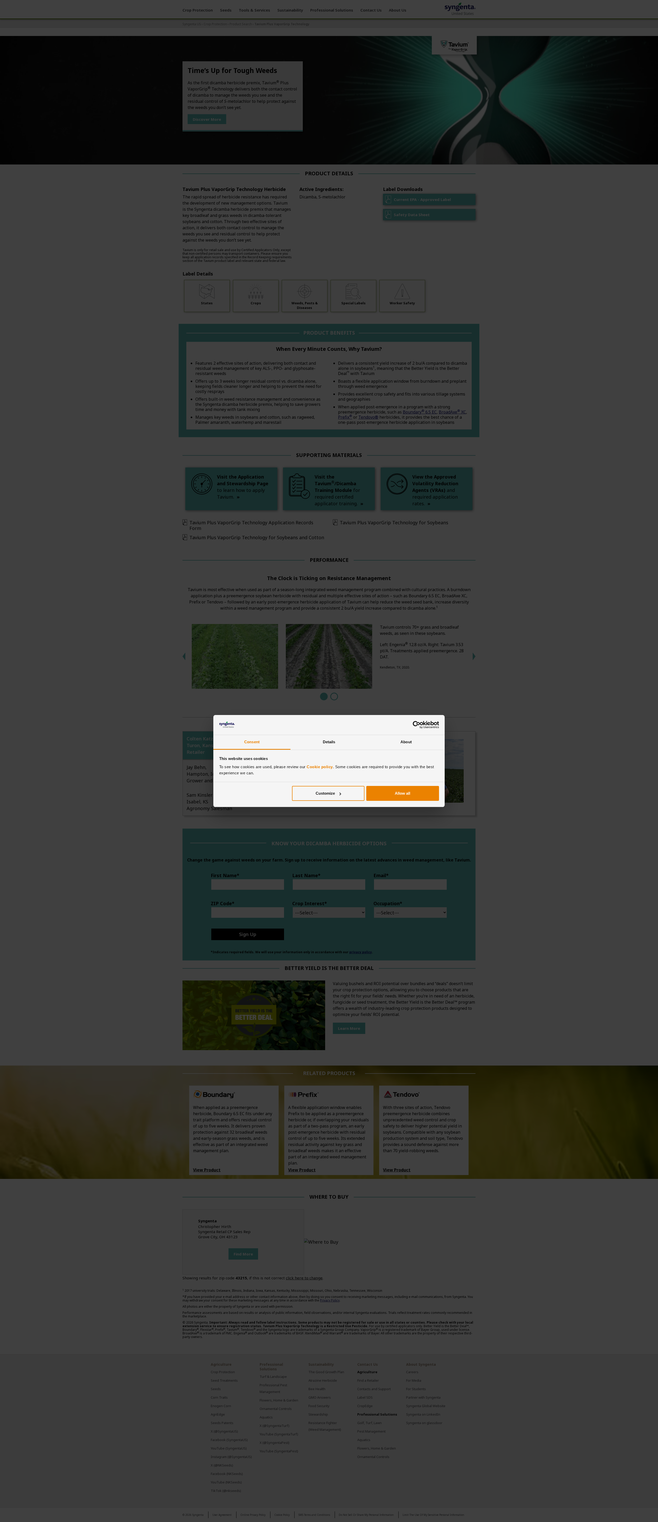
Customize (325, 793)
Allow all (402, 793)
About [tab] (406, 742)
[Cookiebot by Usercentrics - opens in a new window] (416, 725)
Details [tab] (329, 742)
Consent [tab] (252, 742)
